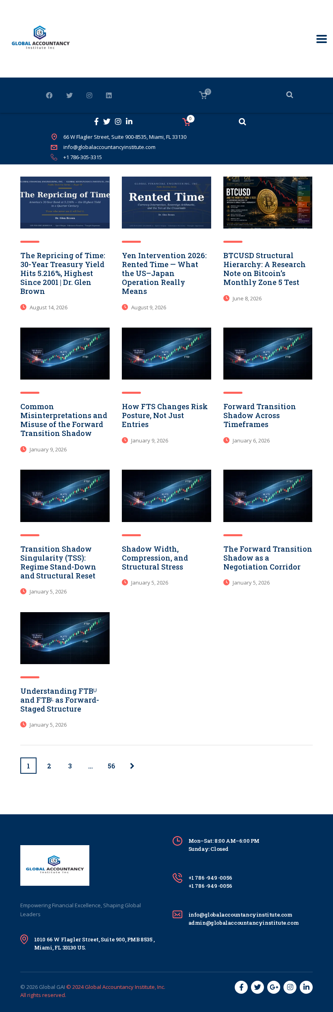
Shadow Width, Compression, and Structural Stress (155, 558)
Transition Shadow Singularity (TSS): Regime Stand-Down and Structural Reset (58, 562)
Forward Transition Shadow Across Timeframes (259, 415)
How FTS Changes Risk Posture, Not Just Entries (165, 415)
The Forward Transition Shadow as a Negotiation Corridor (267, 558)
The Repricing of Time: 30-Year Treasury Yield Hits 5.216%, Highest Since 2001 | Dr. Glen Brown (62, 273)
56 (111, 766)
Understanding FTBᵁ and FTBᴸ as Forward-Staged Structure (59, 700)
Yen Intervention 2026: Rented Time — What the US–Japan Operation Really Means (164, 273)
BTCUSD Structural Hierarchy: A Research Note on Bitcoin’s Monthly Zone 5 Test (264, 268)
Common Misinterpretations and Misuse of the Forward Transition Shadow (63, 419)
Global (47, 986)
